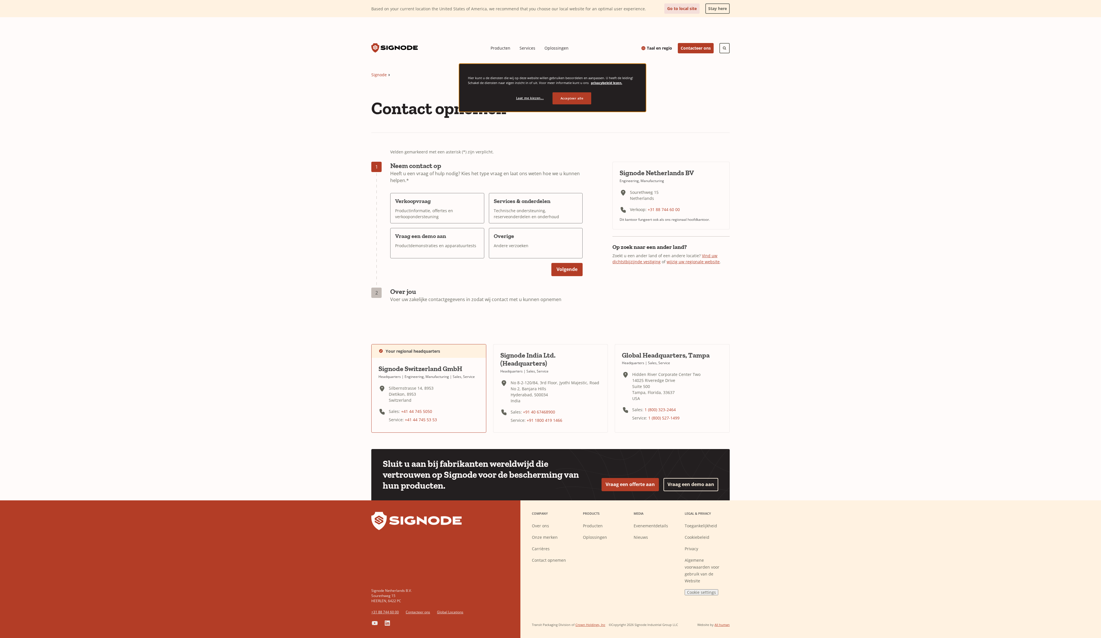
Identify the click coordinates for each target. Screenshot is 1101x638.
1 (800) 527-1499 (664, 418)
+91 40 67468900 (539, 412)
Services (527, 48)
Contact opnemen (549, 560)
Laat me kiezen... (530, 98)
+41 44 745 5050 (416, 411)
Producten (500, 48)
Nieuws (641, 537)
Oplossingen (556, 48)
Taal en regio (659, 48)
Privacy (691, 548)
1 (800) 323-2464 (660, 409)
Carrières (541, 548)
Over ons (540, 525)
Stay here (716, 7)
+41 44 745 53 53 (421, 419)
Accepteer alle (572, 98)
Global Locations (450, 612)
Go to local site (682, 8)
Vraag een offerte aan (630, 484)
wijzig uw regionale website (693, 261)
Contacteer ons (696, 48)
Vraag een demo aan (690, 484)
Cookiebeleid (697, 537)
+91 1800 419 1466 (544, 420)
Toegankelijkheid (701, 525)
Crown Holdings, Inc (590, 625)
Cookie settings (701, 592)
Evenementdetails (651, 525)
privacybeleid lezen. (606, 83)
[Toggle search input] (724, 48)
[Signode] (394, 48)
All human (722, 625)
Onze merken (545, 537)
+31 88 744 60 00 (664, 209)
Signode (379, 74)
